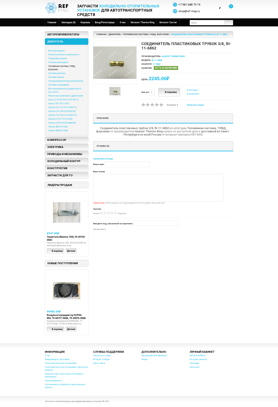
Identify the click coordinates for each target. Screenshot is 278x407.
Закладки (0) (68, 22)
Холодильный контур (63, 161)
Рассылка (194, 367)
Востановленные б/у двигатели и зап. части (64, 90)
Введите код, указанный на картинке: (113, 223)
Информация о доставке (57, 359)
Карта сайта (99, 363)
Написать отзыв (195, 105)
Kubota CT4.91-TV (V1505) (60, 119)
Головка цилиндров (58, 62)
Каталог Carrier (168, 22)
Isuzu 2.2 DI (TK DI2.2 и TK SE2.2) (63, 99)
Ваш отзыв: (99, 171)
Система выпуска (56, 73)
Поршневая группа (57, 58)
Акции (144, 359)
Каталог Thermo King (142, 22)
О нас (123, 22)
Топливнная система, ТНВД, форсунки (61, 68)
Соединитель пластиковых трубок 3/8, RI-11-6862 (199, 34)
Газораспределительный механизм (65, 81)
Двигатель (55, 41)
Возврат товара (101, 359)
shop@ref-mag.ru (189, 11)
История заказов (198, 359)
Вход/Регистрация (105, 22)
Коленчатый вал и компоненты (63, 54)
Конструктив (57, 168)
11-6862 (156, 64)
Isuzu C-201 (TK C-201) (58, 103)
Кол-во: (145, 92)
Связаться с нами (102, 355)
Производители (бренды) (154, 355)
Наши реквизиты (53, 380)
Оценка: (97, 209)
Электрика (55, 147)
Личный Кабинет (198, 355)
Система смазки (56, 77)
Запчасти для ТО (60, 175)
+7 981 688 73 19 (189, 4)
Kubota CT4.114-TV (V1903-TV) (62, 107)
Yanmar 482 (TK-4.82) (58, 126)
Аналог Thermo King (173, 56)
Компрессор (56, 140)
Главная (51, 22)
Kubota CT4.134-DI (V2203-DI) (62, 111)
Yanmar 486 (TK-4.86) (58, 130)
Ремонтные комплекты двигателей (65, 96)
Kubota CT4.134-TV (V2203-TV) (62, 115)
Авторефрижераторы (63, 34)
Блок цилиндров (56, 50)
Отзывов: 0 (172, 105)
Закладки (194, 363)
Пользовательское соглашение (60, 363)
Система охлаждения (58, 85)
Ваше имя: (98, 164)
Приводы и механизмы (64, 154)
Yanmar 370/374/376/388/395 (62, 123)
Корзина (85, 22)
